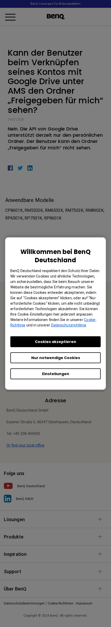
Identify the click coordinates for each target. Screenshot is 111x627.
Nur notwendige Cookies (55, 357)
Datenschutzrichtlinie (68, 325)
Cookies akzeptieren (55, 341)
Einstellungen (55, 373)
